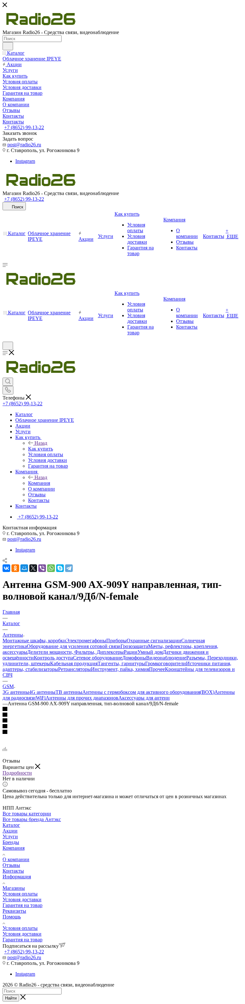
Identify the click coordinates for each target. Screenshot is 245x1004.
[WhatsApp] (51, 568)
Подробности (17, 773)
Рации (130, 652)
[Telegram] (69, 568)
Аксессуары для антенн (144, 698)
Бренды (11, 842)
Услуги (10, 836)
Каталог (11, 825)
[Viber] (42, 568)
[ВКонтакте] (6, 568)
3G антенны (16, 692)
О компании (16, 859)
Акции (10, 830)
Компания (39, 483)
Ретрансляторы (74, 669)
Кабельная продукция (74, 663)
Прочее (157, 669)
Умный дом (150, 652)
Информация (17, 876)
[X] (33, 568)
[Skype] (60, 568)
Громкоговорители (165, 663)
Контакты (13, 871)
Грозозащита (134, 646)
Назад (40, 443)
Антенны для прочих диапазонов (82, 698)
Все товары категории (27, 813)
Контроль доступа (53, 657)
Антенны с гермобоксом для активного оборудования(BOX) (148, 692)
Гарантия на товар (22, 905)
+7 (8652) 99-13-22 (24, 127)
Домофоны (134, 657)
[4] (122, 726)
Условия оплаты (20, 893)
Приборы (116, 640)
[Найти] (8, 46)
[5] (122, 732)
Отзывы (11, 865)
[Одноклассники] (15, 568)
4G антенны (42, 692)
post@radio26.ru (24, 144)
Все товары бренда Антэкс (32, 819)
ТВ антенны (69, 692)
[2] (122, 715)
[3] (122, 721)
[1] (122, 709)
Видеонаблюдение (166, 657)
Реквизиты (14, 911)
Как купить (40, 448)
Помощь (12, 916)
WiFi (41, 698)
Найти (11, 998)
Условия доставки (22, 899)
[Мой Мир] (24, 568)
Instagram (25, 161)
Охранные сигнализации (154, 640)
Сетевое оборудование (97, 657)
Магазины (14, 888)
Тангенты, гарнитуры (121, 663)
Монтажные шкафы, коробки (34, 640)
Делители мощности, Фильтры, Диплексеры (75, 652)
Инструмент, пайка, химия (120, 669)
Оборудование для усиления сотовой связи (74, 646)
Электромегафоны (86, 640)
